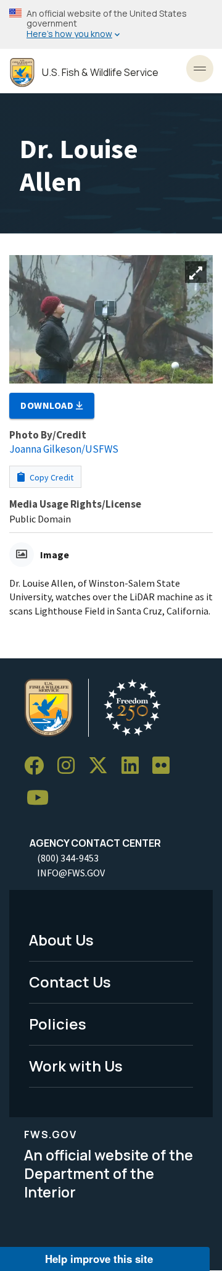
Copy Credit (50, 477)
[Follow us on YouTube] (42, 798)
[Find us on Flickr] (165, 766)
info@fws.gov (71, 872)
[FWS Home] (22, 72)
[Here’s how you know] (111, 24)
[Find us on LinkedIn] (134, 766)
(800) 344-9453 (68, 858)
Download (48, 405)
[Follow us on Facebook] (38, 766)
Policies (57, 1023)
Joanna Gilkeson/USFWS (63, 449)
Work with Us (76, 1065)
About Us (61, 939)
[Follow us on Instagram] (70, 766)
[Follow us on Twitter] (102, 766)
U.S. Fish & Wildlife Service (100, 72)
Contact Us (70, 981)
